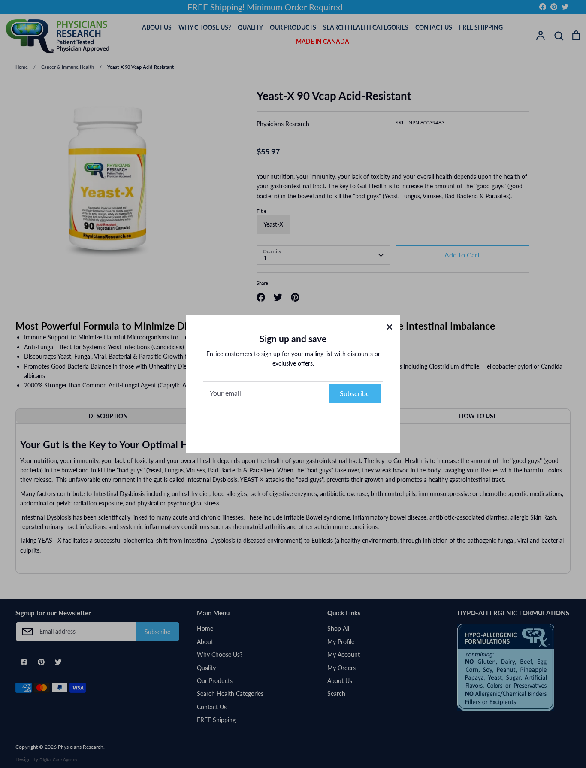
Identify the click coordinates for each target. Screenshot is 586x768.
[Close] (389, 326)
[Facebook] (275, 426)
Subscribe (354, 393)
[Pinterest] (293, 426)
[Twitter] (310, 426)
